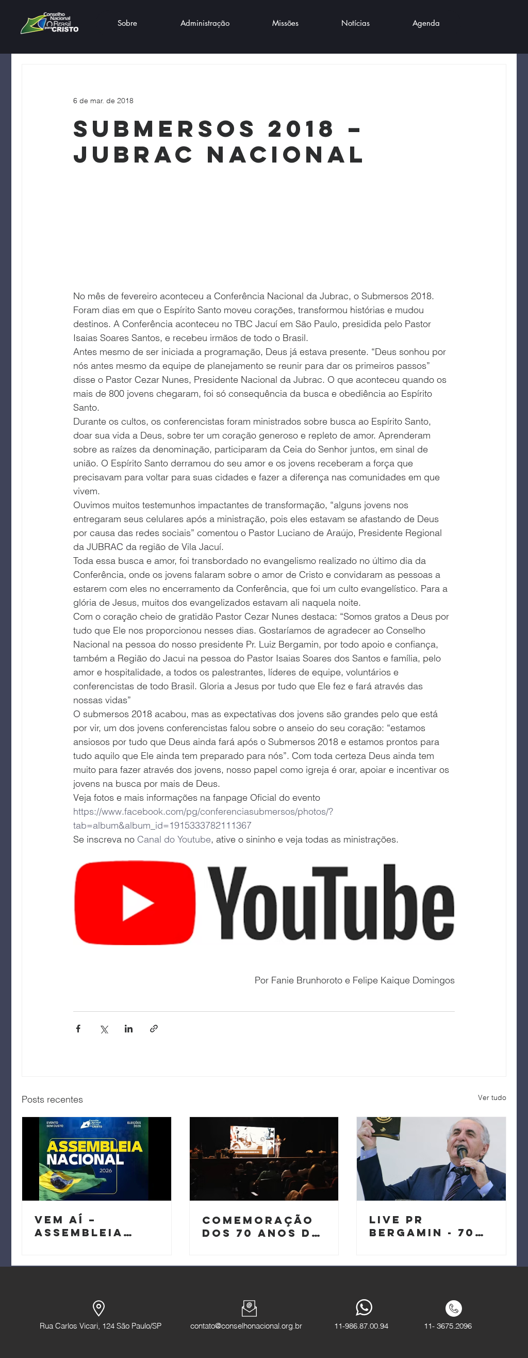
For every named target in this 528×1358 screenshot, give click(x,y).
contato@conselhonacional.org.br (246, 1326)
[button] (127, 23)
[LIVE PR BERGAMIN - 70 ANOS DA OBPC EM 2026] (431, 1159)
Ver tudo (492, 1097)
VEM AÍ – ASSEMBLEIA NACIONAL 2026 (90, 1226)
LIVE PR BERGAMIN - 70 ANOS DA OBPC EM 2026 (422, 1226)
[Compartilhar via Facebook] (78, 1028)
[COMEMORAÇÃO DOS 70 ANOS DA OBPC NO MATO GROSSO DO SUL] (264, 1159)
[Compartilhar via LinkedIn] (129, 1028)
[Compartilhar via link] (154, 1028)
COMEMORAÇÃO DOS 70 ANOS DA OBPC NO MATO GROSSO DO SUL (261, 1226)
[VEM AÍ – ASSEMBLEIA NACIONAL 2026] (96, 1159)
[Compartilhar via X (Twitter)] (103, 1028)
